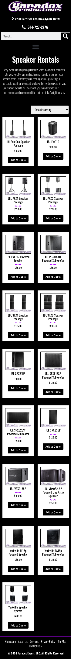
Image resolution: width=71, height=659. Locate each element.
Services (34, 641)
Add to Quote (18, 160)
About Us (23, 641)
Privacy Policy (48, 641)
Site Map (62, 641)
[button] (35, 47)
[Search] (65, 36)
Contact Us (34, 646)
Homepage (10, 641)
